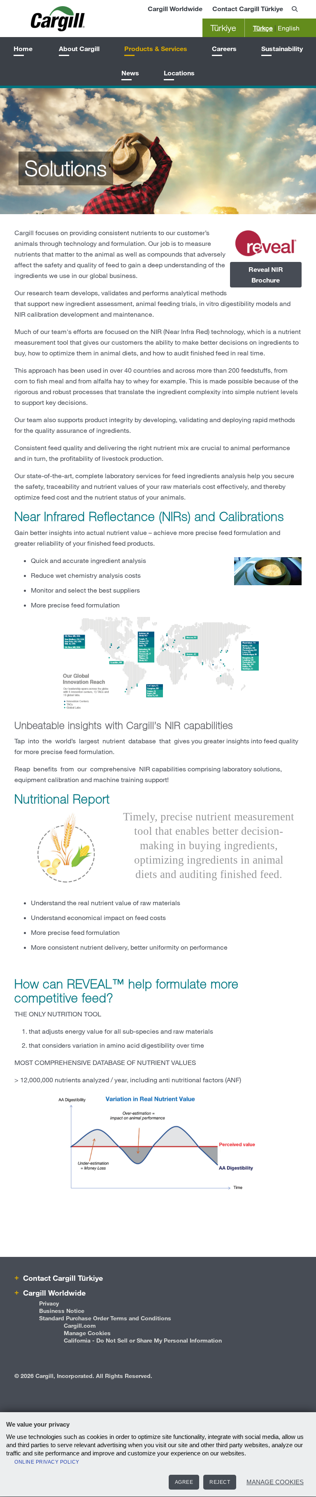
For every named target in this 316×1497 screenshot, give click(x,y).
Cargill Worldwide (175, 8)
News (130, 73)
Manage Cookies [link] (87, 1332)
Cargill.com (80, 1325)
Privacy (49, 1303)
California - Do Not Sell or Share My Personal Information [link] (143, 1340)
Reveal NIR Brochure (266, 274)
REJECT (219, 1482)
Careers (224, 48)
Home (23, 48)
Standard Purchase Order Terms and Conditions (105, 1318)
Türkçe (263, 28)
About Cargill (79, 48)
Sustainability (282, 48)
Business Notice (61, 1310)
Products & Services (155, 48)
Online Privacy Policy (46, 1462)
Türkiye (223, 28)
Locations (179, 73)
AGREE (184, 1482)
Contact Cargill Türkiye (247, 8)
